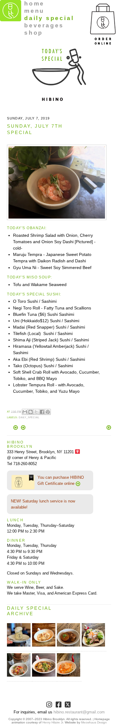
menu (34, 11)
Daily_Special (29, 417)
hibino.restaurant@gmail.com (79, 712)
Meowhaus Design (94, 722)
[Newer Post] (16, 428)
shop (33, 32)
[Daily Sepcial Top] (109, 428)
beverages (44, 25)
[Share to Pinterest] (48, 412)
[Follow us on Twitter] (68, 705)
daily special (49, 18)
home (34, 3)
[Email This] (25, 412)
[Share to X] (36, 412)
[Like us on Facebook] (59, 705)
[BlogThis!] (31, 412)
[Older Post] (23, 428)
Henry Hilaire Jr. (53, 722)
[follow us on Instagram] (49, 705)
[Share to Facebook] (42, 412)
